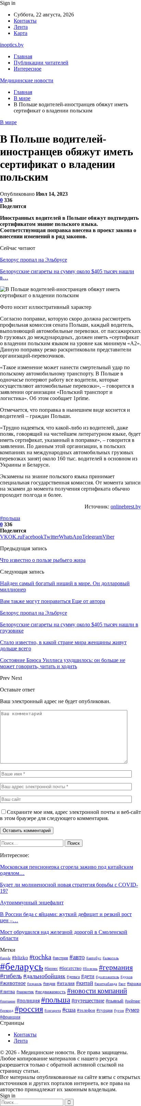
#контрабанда (105, 984)
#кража (134, 983)
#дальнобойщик (44, 976)
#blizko (20, 957)
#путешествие (88, 1000)
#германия (116, 967)
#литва (7, 991)
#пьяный (115, 1000)
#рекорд (6, 1010)
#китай (84, 983)
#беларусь (21, 966)
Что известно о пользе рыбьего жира (43, 560)
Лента (21, 27)
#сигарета (52, 1010)
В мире (8, 122)
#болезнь (90, 968)
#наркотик (25, 991)
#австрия (60, 958)
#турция (105, 1010)
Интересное (27, 69)
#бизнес (51, 968)
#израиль (34, 984)
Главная (23, 56)
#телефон (86, 1010)
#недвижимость (50, 991)
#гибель (11, 975)
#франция (10, 1017)
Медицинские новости (26, 80)
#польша (10, 518)
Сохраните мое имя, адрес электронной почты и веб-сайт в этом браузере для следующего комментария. (70, 815)
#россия (29, 1009)
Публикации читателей (41, 62)
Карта (20, 33)
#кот (122, 984)
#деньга (73, 977)
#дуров (126, 977)
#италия (66, 983)
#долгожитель (107, 977)
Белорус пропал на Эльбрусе (33, 260)
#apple (5, 958)
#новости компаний (97, 991)
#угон (119, 1010)
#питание (7, 1001)
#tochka (40, 957)
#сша (69, 1009)
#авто (77, 957)
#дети (87, 976)
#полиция (28, 1000)
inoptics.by (12, 45)
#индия (49, 983)
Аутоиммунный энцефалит (32, 902)
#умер (132, 1010)
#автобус (93, 958)
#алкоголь (111, 958)
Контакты (25, 21)
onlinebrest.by (126, 506)
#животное (13, 983)
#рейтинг (132, 1001)
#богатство (70, 968)
